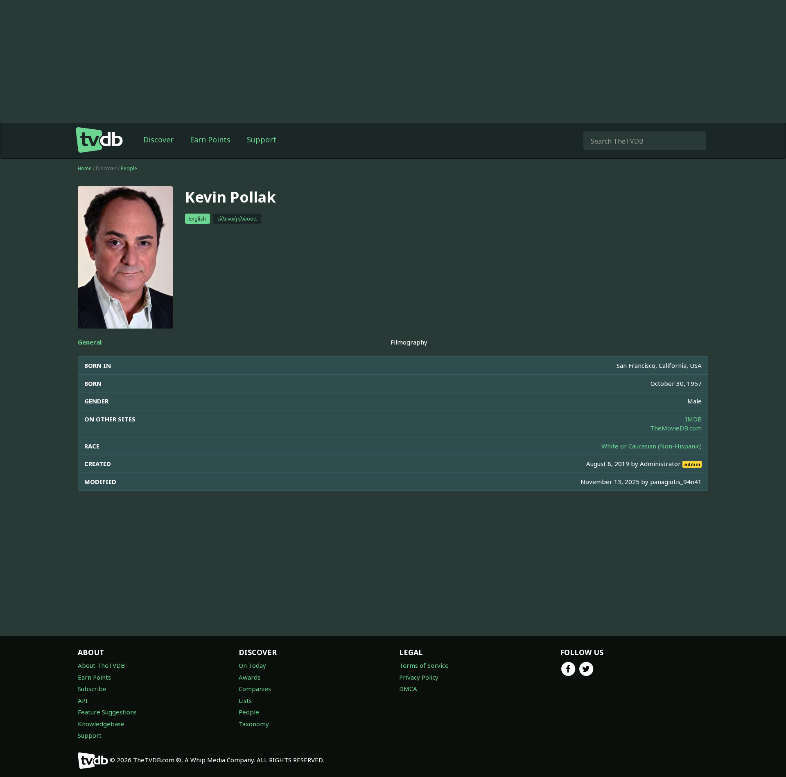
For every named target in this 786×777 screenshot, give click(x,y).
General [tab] (90, 342)
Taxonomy (254, 724)
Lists (245, 700)
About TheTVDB (101, 665)
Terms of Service (424, 665)
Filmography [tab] (409, 342)
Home (85, 168)
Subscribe (92, 689)
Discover (158, 139)
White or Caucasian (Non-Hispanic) (651, 446)
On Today (252, 665)
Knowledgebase (101, 724)
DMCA (408, 689)
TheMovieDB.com (676, 428)
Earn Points (210, 139)
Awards (249, 677)
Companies (255, 689)
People (129, 168)
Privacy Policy (418, 677)
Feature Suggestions (107, 712)
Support (261, 139)
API (83, 700)
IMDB (693, 419)
